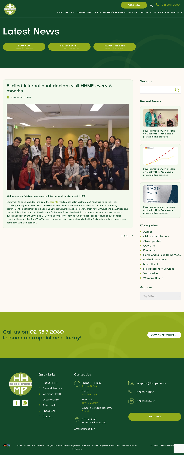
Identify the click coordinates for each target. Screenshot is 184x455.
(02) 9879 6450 (145, 401)
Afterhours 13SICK (84, 429)
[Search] (177, 90)
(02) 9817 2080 (145, 392)
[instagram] (25, 403)
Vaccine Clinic (136, 12)
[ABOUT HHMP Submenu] (73, 13)
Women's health (113, 12)
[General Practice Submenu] (99, 13)
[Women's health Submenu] (124, 13)
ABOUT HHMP (64, 12)
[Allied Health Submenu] (167, 13)
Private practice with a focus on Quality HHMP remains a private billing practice (159, 133)
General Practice (87, 12)
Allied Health (158, 12)
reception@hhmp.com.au (151, 383)
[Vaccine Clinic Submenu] (146, 13)
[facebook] (16, 403)
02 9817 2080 (48, 332)
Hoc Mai (54, 201)
